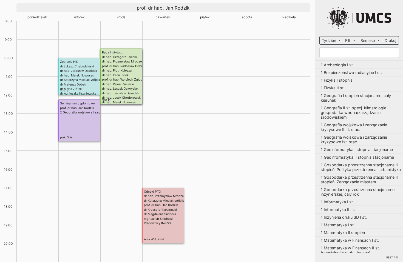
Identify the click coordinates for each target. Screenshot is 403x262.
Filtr (349, 40)
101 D (64, 91)
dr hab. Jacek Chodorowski (121, 97)
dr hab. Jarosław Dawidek (120, 93)
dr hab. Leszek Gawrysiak (120, 88)
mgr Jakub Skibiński (158, 219)
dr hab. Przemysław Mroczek (122, 61)
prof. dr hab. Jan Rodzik (77, 108)
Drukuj (390, 40)
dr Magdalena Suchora (160, 214)
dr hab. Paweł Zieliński (118, 84)
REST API (392, 257)
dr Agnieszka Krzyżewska (78, 93)
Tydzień (329, 40)
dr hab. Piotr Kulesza (117, 70)
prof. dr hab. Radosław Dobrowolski (128, 66)
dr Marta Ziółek (71, 89)
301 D (106, 100)
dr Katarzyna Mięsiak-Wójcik (80, 80)
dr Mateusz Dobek (73, 84)
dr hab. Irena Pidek (115, 75)
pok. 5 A (66, 137)
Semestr (368, 40)
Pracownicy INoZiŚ (157, 223)
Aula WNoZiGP (154, 239)
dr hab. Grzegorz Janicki (119, 57)
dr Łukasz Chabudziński (77, 66)
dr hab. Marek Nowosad (119, 102)
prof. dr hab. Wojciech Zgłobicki (124, 79)
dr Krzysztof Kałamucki (160, 210)
